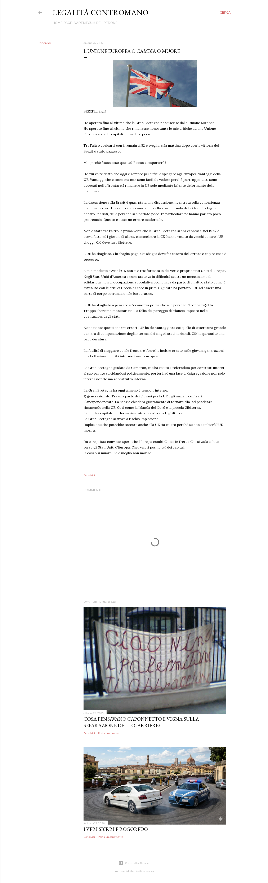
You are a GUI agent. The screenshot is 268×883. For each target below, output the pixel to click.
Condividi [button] (44, 43)
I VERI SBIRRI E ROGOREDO (116, 829)
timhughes (147, 871)
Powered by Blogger (137, 863)
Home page (62, 23)
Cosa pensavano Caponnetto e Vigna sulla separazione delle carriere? (141, 722)
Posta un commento (110, 733)
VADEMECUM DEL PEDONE (95, 23)
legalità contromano (100, 12)
